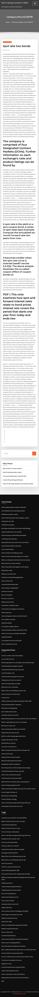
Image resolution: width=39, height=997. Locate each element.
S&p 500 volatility (6, 623)
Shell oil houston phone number (10, 683)
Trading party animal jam (9, 539)
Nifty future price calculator (9, 687)
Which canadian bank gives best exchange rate (15, 750)
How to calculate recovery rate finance (13, 974)
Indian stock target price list (9, 897)
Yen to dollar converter (8, 619)
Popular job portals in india (9, 740)
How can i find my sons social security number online (17, 957)
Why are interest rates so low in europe (13, 821)
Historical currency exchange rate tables (13, 633)
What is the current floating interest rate (13, 690)
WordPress (21, 992)
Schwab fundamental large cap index (12, 669)
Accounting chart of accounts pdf (11, 640)
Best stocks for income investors (12, 468)
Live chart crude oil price (8, 747)
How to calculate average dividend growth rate (15, 803)
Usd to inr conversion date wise (10, 867)
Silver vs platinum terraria (9, 644)
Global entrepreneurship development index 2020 (16, 701)
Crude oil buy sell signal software (13, 480)
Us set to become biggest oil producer (12, 609)
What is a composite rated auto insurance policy (15, 560)
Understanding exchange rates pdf (12, 666)
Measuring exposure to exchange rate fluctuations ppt (17, 662)
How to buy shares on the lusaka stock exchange (15, 768)
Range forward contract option (10, 757)
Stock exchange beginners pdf (10, 785)
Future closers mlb (6, 581)
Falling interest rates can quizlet (11, 680)
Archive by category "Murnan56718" (22, 22)
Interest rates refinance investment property (14, 939)
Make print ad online (7, 602)
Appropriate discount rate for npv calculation (15, 542)
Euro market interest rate (9, 712)
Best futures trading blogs (9, 708)
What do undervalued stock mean (11, 761)
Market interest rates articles (10, 732)
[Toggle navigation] (35, 3)
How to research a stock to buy (10, 694)
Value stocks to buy (7, 754)
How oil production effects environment (13, 729)
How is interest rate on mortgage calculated (14, 911)
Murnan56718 (7, 42)
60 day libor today (6, 570)
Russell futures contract (8, 743)
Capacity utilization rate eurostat (11, 532)
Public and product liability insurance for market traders (18, 789)
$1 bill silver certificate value (10, 605)
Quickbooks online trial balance (10, 764)
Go (34, 453)
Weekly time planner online (9, 514)
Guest (7, 50)
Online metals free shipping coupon (12, 553)
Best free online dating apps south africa (13, 736)
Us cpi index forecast (7, 659)
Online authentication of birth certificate (13, 507)
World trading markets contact (12, 472)
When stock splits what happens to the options (15, 567)
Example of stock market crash (10, 839)
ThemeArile (16, 994)
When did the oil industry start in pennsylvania (15, 782)
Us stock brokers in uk (7, 673)
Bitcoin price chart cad (8, 726)
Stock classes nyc (6, 612)
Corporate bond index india (9, 584)
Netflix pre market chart (8, 574)
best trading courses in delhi (14, 2)
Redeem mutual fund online (9, 928)
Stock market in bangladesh (9, 588)
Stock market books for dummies (11, 546)
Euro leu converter (7, 863)
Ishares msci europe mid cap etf (11, 775)
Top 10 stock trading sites (9, 825)
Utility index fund (6, 907)
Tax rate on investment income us (11, 960)
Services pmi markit (7, 549)
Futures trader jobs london (9, 842)
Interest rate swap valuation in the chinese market (18, 484)
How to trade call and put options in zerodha (14, 556)
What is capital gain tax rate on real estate (14, 722)
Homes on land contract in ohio (10, 828)
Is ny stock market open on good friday (14, 476)
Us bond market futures (8, 935)
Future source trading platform (10, 942)
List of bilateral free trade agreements (13, 511)
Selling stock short (6, 883)
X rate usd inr (5, 697)
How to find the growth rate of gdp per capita (15, 518)
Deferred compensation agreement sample (14, 925)
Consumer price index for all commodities (14, 818)
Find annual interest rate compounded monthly (15, 874)
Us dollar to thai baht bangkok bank (12, 577)
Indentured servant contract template (12, 849)
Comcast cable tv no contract (10, 846)
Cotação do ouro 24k (7, 521)
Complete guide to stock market (11, 890)
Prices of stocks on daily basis (10, 832)
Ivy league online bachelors (9, 853)
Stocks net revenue (7, 591)
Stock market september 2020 (10, 870)
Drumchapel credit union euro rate (11, 806)
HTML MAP (23, 994)
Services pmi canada (7, 900)
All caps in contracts (7, 598)
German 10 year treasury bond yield (12, 953)
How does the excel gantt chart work (12, 676)
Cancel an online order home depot (12, 655)
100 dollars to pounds (7, 525)
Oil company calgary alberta (10, 626)
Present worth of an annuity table (11, 778)
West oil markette (6, 595)
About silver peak (6, 921)
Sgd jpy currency (6, 963)
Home (7, 22)
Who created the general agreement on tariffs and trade (18, 949)
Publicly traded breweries (9, 918)
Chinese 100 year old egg (8, 799)
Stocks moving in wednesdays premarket (13, 535)
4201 (2, 981)
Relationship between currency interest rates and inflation (19, 718)
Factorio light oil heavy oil (9, 792)
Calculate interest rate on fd (9, 715)
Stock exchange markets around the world (14, 616)
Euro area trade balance (8, 893)
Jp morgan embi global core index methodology (15, 528)
